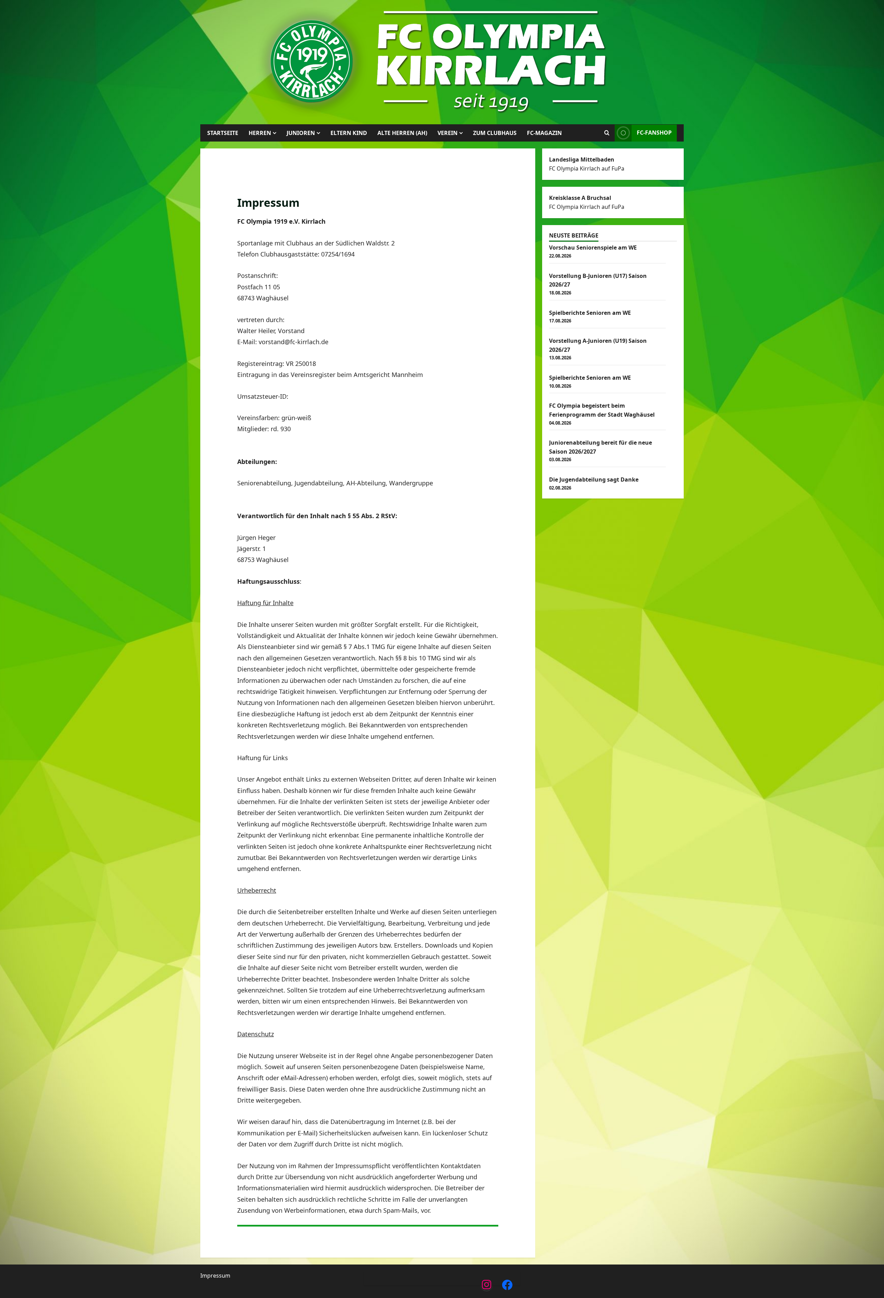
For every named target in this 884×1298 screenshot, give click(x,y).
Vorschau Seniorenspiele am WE (593, 247)
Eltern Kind (348, 133)
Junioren (301, 133)
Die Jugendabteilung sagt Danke (593, 479)
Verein (448, 133)
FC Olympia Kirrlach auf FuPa (586, 168)
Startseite (222, 133)
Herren (260, 133)
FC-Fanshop (654, 132)
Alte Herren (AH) (402, 133)
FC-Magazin (544, 133)
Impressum (215, 1275)
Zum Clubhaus (495, 133)
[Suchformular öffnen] (606, 133)
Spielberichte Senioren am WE (590, 313)
